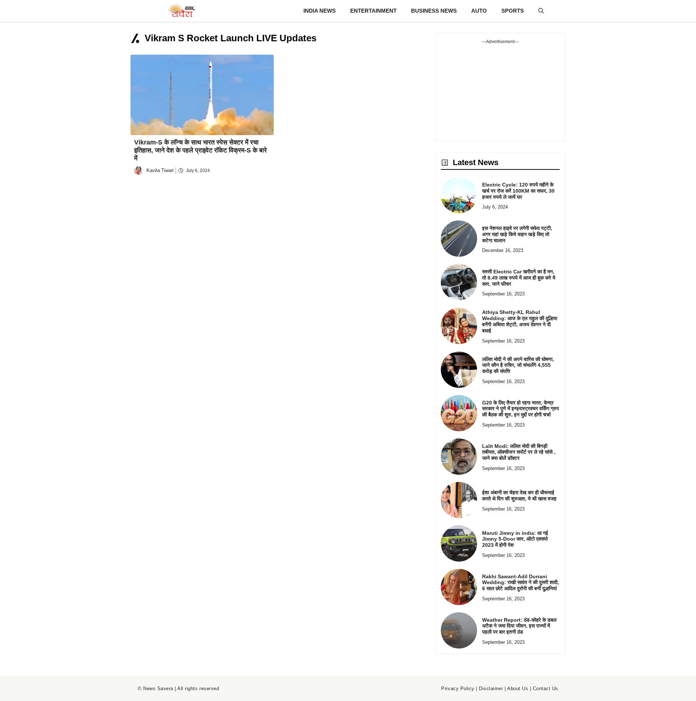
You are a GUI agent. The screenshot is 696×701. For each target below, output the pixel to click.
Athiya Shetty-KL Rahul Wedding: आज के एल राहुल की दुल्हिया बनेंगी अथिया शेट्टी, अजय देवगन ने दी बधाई (519, 321)
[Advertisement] (500, 90)
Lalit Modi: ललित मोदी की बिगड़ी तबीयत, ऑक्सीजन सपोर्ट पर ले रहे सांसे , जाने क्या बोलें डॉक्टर (518, 452)
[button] (541, 11)
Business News (434, 11)
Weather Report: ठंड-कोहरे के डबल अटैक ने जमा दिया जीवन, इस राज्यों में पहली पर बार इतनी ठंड (519, 626)
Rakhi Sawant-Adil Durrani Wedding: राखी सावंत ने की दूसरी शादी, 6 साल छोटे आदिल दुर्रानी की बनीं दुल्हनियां (520, 583)
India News (319, 11)
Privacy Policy (457, 688)
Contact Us (545, 688)
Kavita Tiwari (160, 170)
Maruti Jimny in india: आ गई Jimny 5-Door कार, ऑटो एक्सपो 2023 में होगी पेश (515, 539)
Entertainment (373, 11)
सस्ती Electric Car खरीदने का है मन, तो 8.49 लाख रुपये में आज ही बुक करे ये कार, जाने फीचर (518, 278)
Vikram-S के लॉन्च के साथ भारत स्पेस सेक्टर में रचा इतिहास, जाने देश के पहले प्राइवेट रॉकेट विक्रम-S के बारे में (200, 150)
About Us (517, 688)
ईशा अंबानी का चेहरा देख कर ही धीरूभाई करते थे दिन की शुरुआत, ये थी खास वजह (519, 495)
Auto (479, 11)
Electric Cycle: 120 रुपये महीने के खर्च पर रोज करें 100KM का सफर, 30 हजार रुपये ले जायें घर (518, 191)
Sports (512, 11)
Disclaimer (491, 688)
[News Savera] (181, 11)
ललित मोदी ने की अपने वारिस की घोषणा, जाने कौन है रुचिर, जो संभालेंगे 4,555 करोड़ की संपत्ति (518, 365)
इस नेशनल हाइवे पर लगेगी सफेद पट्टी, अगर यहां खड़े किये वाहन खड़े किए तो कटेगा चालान (517, 234)
